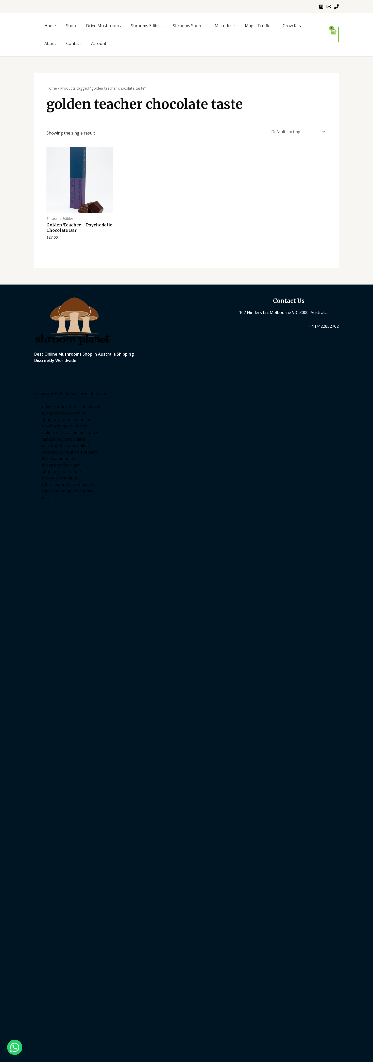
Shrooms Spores (189, 25)
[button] (14, 1047)
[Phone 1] (336, 6)
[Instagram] (321, 6)
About (50, 43)
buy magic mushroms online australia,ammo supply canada (70, 432)
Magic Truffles (259, 25)
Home (50, 25)
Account (98, 43)
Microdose (225, 25)
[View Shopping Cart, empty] (333, 34)
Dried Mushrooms (103, 25)
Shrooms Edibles (147, 25)
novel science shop (60, 406)
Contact (73, 43)
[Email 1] (329, 6)
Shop (71, 25)
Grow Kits (292, 25)
